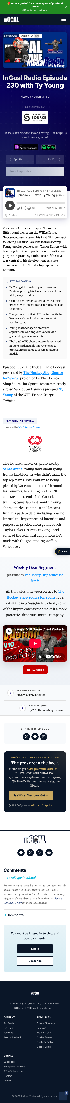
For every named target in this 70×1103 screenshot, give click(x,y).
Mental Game (44, 1032)
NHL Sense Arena (29, 427)
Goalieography (45, 1042)
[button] (62, 551)
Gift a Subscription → (35, 10)
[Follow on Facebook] (21, 852)
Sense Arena (12, 469)
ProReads (9, 1023)
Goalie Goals (44, 1046)
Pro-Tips (8, 1027)
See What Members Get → (31, 795)
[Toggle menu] (63, 19)
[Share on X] (26, 736)
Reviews (41, 1027)
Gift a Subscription (14, 1071)
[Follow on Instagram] (39, 852)
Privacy (7, 1080)
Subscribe (35, 961)
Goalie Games (44, 1037)
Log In (35, 948)
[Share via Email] (43, 736)
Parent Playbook (13, 1037)
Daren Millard (41, 96)
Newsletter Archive (14, 1066)
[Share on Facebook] (35, 736)
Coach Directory (46, 1023)
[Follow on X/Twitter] (30, 852)
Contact (8, 1075)
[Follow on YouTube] (49, 852)
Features (8, 1032)
